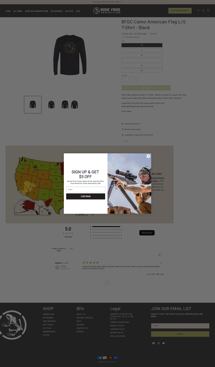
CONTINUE (86, 196)
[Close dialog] (148, 156)
